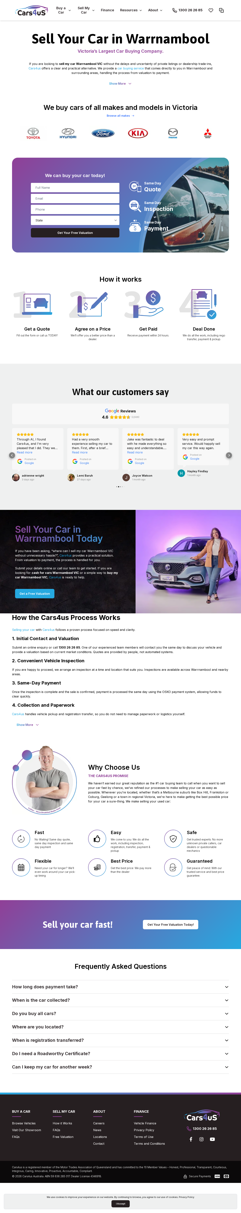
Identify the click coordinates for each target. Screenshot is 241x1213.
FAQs (16, 1137)
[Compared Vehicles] (221, 10)
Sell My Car (84, 10)
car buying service (130, 68)
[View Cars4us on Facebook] (191, 1139)
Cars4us (35, 68)
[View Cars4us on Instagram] (201, 1139)
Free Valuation (63, 1137)
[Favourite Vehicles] (210, 10)
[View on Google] (16, 477)
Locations (100, 1137)
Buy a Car (61, 10)
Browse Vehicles (24, 1123)
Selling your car (23, 630)
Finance (107, 10)
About (153, 10)
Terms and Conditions (149, 1143)
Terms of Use (143, 1137)
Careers (98, 1123)
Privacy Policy (144, 1130)
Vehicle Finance (145, 1123)
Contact (98, 1143)
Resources (129, 10)
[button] (12, 455)
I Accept (120, 1203)
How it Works (62, 1123)
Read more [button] (24, 452)
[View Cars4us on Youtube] (212, 1139)
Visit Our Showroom (26, 1130)
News (97, 1130)
